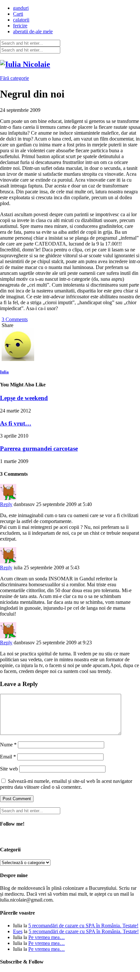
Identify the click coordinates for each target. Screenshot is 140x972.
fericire (20, 25)
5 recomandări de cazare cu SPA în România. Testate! (83, 925)
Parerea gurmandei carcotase (39, 448)
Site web (9, 768)
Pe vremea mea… (46, 937)
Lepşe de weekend (24, 398)
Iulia (4, 371)
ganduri (21, 8)
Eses (17, 931)
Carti (18, 14)
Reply (6, 504)
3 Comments (15, 319)
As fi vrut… (15, 423)
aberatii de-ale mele (33, 31)
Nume (8, 744)
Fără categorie (14, 78)
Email (8, 756)
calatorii (21, 19)
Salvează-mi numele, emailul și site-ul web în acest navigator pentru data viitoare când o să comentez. (66, 784)
